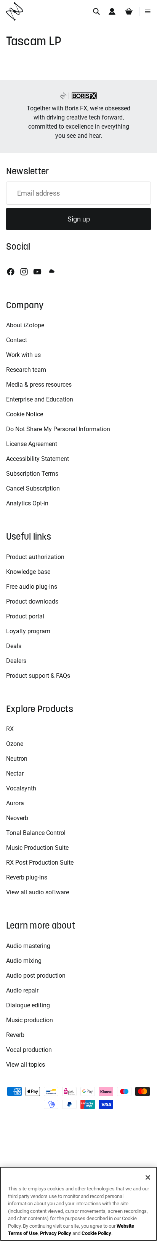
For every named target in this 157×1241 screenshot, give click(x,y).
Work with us (23, 354)
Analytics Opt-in (27, 503)
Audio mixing (24, 960)
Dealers (16, 660)
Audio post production (36, 975)
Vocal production (29, 1049)
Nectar (15, 773)
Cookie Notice (24, 414)
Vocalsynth (21, 788)
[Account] (112, 11)
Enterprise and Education (39, 399)
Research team (26, 369)
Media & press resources (39, 384)
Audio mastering (28, 945)
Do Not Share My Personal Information (58, 429)
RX (10, 729)
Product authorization (35, 557)
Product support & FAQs (38, 675)
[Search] (96, 11)
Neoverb (17, 818)
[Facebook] (10, 271)
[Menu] (147, 11)
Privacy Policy (55, 1233)
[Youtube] (37, 271)
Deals (13, 646)
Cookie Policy (96, 1233)
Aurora (15, 803)
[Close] (147, 1177)
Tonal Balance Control (36, 832)
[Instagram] (24, 271)
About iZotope (25, 325)
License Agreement (31, 444)
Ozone (14, 743)
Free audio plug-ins (31, 586)
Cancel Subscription (33, 488)
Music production (29, 1020)
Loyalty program (28, 631)
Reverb (15, 1035)
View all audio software (37, 892)
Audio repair (22, 990)
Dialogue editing (28, 1005)
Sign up (78, 219)
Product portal (25, 616)
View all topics (25, 1064)
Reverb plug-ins (26, 877)
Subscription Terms (32, 473)
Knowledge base (28, 571)
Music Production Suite (37, 847)
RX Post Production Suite (40, 862)
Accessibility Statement (37, 458)
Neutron (16, 758)
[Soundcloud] (51, 271)
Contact (16, 340)
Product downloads (32, 601)
